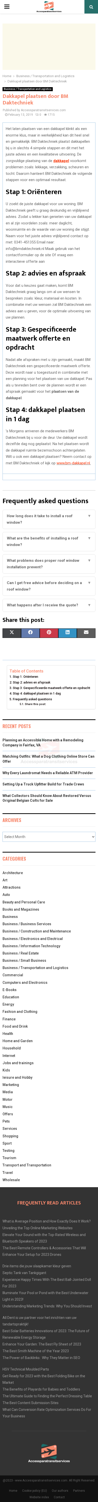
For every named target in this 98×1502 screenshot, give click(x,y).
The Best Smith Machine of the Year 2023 (36, 1351)
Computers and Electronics (25, 983)
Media (8, 1092)
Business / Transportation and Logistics (28, 89)
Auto (6, 895)
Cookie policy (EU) (34, 1490)
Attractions (12, 887)
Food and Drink (15, 1026)
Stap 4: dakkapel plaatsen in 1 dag (37, 693)
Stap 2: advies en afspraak (31, 682)
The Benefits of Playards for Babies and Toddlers (41, 1389)
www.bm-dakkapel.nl (73, 463)
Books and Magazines (21, 909)
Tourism (9, 1158)
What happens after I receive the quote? (49, 605)
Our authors (60, 1490)
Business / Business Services (27, 924)
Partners (79, 1490)
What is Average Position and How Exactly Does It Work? (47, 1221)
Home (13, 1490)
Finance (9, 1019)
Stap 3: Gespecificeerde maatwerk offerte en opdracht (51, 688)
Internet (9, 1056)
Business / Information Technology (31, 946)
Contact (59, 1497)
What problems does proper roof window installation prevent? (49, 563)
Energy (8, 1004)
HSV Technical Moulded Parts (26, 1369)
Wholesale (11, 1180)
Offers (8, 1114)
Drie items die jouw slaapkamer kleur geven (37, 1266)
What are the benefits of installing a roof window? (49, 541)
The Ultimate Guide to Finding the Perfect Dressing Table (47, 1396)
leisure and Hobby (17, 1077)
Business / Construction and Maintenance (37, 931)
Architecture (13, 873)
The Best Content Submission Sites (31, 1403)
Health (8, 1034)
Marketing (11, 1085)
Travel (8, 1173)
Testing (9, 1151)
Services (10, 1129)
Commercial (13, 975)
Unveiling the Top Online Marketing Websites (38, 1228)
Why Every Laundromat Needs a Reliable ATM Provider (48, 773)
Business (10, 917)
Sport (7, 1143)
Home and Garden (18, 1041)
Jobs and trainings (18, 1063)
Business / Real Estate (21, 953)
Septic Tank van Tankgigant (24, 1273)
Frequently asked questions (32, 699)
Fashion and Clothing (20, 1012)
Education (11, 997)
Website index (39, 1497)
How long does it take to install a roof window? (49, 519)
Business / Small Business (24, 961)
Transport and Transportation (27, 1165)
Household (12, 1048)
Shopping (10, 1136)
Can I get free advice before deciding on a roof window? (49, 586)
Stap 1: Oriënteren (25, 676)
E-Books (10, 990)
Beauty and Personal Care (24, 902)
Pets (6, 1121)
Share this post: (35, 704)
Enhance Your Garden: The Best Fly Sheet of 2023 (42, 1344)
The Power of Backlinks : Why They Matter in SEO (41, 1358)
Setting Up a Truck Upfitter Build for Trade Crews (43, 784)
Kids (6, 1070)
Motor (8, 1100)
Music (8, 1107)
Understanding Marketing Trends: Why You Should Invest (47, 1306)
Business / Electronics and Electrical (33, 939)
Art (5, 880)
